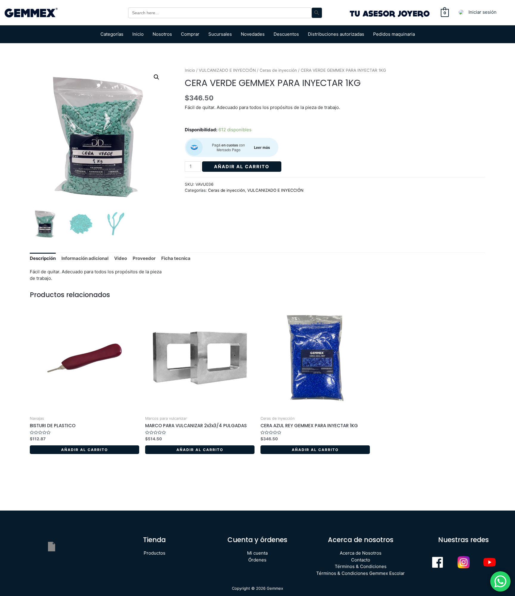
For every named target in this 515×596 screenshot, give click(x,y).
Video (120, 258)
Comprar (190, 34)
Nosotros (162, 34)
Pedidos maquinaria (394, 34)
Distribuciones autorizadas (336, 34)
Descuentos (286, 34)
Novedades (253, 34)
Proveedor (144, 258)
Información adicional (84, 258)
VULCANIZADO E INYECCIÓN (227, 70)
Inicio (138, 34)
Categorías (111, 34)
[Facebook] (437, 562)
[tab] (43, 258)
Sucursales (220, 34)
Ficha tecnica (175, 258)
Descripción (43, 258)
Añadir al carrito (241, 166)
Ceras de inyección (278, 70)
